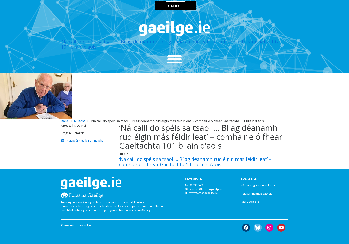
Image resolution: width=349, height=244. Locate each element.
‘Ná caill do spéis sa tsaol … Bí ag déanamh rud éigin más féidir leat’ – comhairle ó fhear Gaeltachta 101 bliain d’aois (170, 44)
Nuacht (79, 121)
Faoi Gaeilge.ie (250, 201)
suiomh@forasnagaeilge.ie (206, 189)
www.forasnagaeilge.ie (203, 193)
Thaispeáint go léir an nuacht (83, 140)
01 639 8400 (196, 185)
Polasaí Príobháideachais (256, 193)
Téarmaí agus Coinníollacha (258, 185)
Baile (64, 121)
